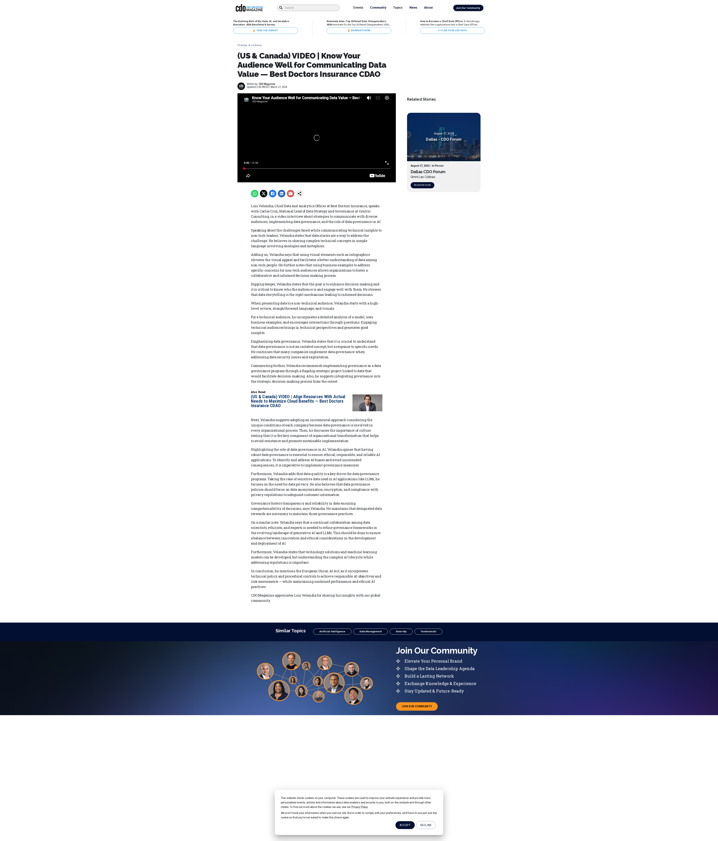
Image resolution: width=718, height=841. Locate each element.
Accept (405, 825)
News (413, 7)
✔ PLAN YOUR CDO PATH (452, 30)
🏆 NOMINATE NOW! (358, 30)
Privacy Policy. (360, 806)
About (428, 7)
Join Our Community (468, 8)
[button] (332, 632)
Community (378, 7)
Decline (426, 825)
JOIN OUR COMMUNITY (420, 707)
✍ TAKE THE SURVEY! (265, 30)
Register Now (422, 185)
